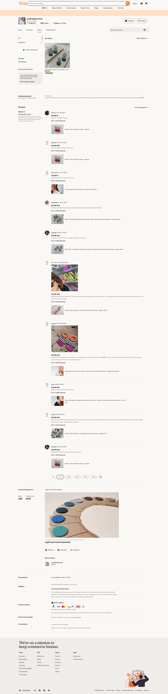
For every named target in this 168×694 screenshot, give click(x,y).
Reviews (30, 30)
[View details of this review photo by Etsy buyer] (64, 278)
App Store (25, 681)
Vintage (96, 8)
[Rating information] (28, 23)
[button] (129, 21)
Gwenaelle (54, 202)
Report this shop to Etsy (25, 69)
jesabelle (53, 232)
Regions (146, 690)
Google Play (40, 681)
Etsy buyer (54, 172)
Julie (52, 384)
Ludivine (53, 323)
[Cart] (146, 3)
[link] (53, 477)
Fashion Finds (85, 8)
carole (53, 112)
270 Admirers (22, 61)
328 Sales (21, 58)
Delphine (54, 142)
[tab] (30, 38)
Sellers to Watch (57, 8)
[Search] (127, 3)
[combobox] (76, 3)
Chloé (53, 414)
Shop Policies (50, 30)
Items (20, 30)
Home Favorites (71, 8)
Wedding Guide (108, 8)
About (39, 30)
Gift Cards (120, 8)
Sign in (135, 3)
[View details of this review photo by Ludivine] (64, 338)
